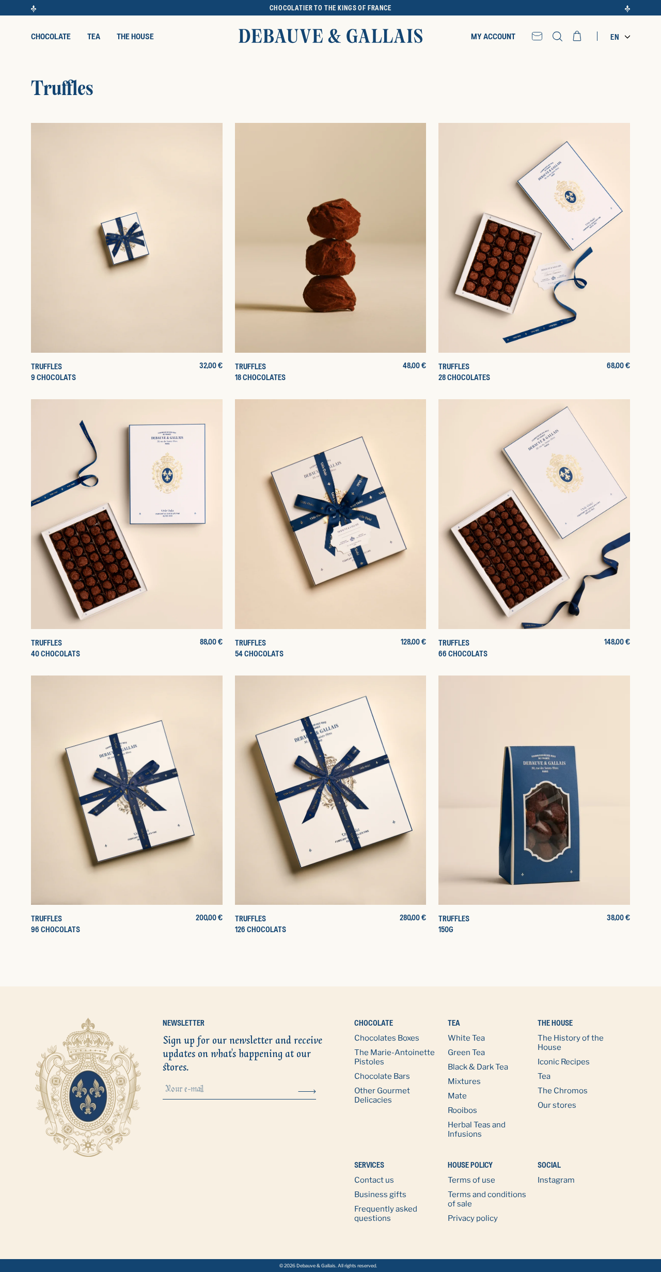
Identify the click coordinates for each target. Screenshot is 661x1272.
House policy (470, 1164)
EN (615, 37)
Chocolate (373, 1022)
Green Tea (466, 1052)
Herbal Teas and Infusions (477, 1129)
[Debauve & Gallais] (330, 36)
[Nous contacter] (537, 36)
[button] (557, 36)
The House (556, 1022)
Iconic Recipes (564, 1061)
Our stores (557, 1105)
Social (549, 1164)
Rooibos (462, 1110)
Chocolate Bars (382, 1076)
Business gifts (380, 1194)
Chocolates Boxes (386, 1038)
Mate (457, 1096)
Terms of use (471, 1180)
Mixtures (464, 1081)
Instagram (556, 1180)
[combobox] (617, 37)
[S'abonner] (307, 1090)
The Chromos (563, 1090)
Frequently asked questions (385, 1213)
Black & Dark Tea (478, 1067)
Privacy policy (473, 1218)
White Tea (466, 1038)
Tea (454, 1022)
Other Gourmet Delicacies (382, 1095)
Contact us (374, 1180)
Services (369, 1164)
